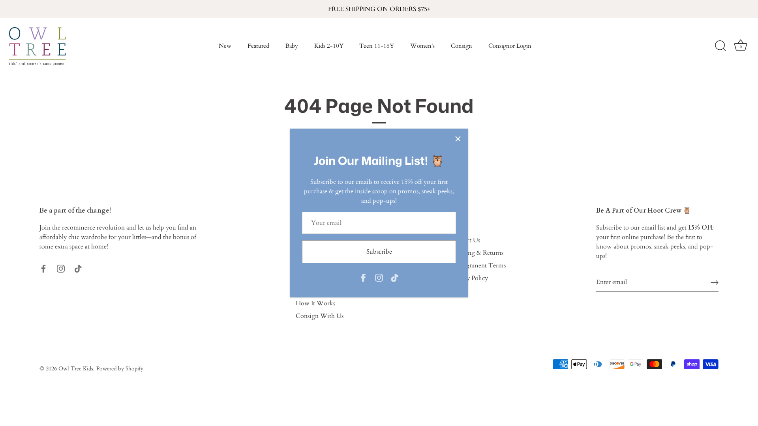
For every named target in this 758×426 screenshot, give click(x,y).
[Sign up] (715, 282)
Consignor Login (509, 46)
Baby (291, 46)
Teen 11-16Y (376, 46)
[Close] (458, 139)
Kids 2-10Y (328, 46)
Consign (461, 46)
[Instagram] (379, 277)
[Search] (720, 46)
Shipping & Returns (476, 252)
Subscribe (379, 251)
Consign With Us (319, 316)
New (225, 46)
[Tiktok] (395, 277)
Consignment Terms (478, 265)
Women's (422, 46)
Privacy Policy (469, 278)
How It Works (315, 303)
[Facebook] (363, 277)
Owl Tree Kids (75, 368)
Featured (258, 46)
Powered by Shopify (119, 368)
